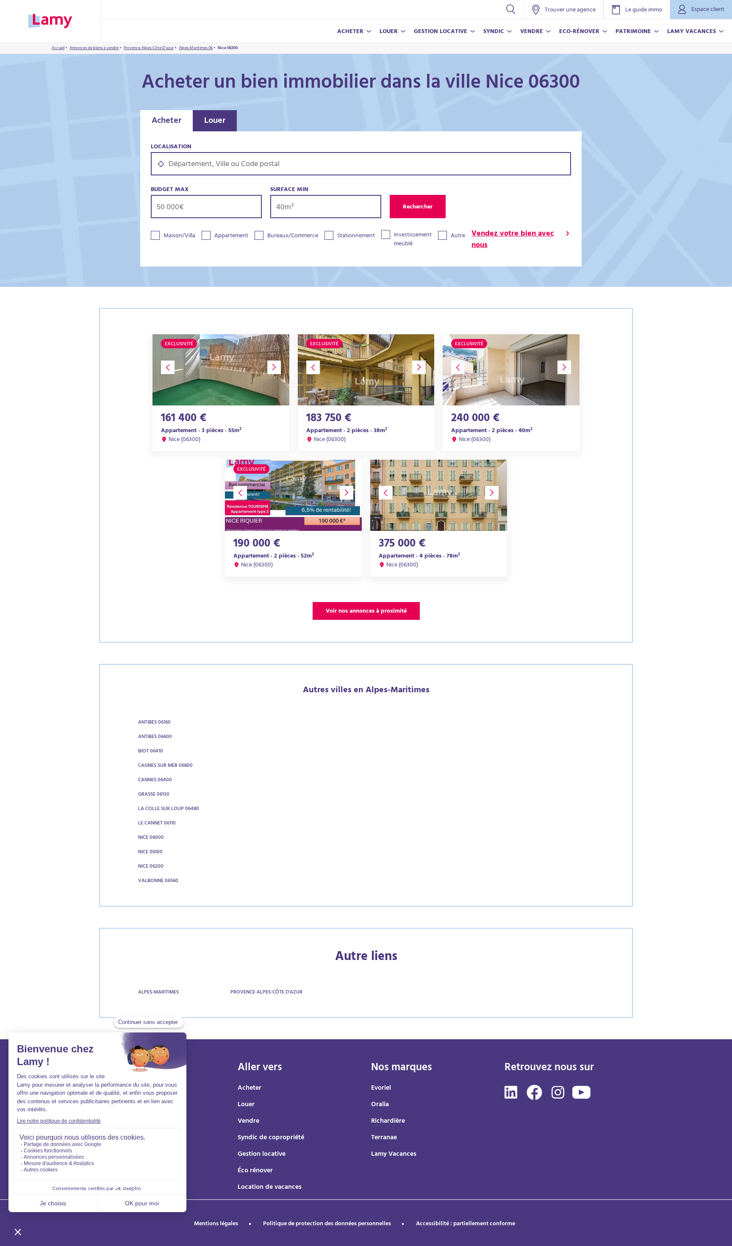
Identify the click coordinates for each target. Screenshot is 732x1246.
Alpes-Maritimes (158, 992)
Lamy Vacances (393, 1154)
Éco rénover (255, 1171)
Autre (458, 236)
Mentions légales (216, 1224)
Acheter (166, 121)
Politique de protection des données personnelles (327, 1224)
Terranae (384, 1138)
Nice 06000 (151, 838)
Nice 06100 (150, 852)
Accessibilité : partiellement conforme (465, 1224)
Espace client (707, 10)
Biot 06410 (150, 751)
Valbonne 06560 (158, 881)
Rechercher (418, 207)
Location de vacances (270, 1187)
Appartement (231, 236)
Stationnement (356, 236)
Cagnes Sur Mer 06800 (165, 766)
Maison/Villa (179, 236)
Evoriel (381, 1088)
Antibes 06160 (154, 722)
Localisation (171, 147)
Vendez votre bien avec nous (512, 240)
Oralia (380, 1105)
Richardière (388, 1121)
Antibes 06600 (155, 737)
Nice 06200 (151, 866)
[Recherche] (511, 9)
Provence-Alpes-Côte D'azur (266, 992)
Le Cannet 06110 (157, 823)
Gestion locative (262, 1154)
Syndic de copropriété (271, 1138)
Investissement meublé (413, 240)
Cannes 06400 (155, 780)
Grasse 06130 (153, 794)
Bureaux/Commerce (292, 236)
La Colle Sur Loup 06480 (168, 809)
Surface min (289, 190)
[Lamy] (50, 21)
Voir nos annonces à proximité (366, 611)
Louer (214, 121)
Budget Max (170, 190)
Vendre (248, 1121)
